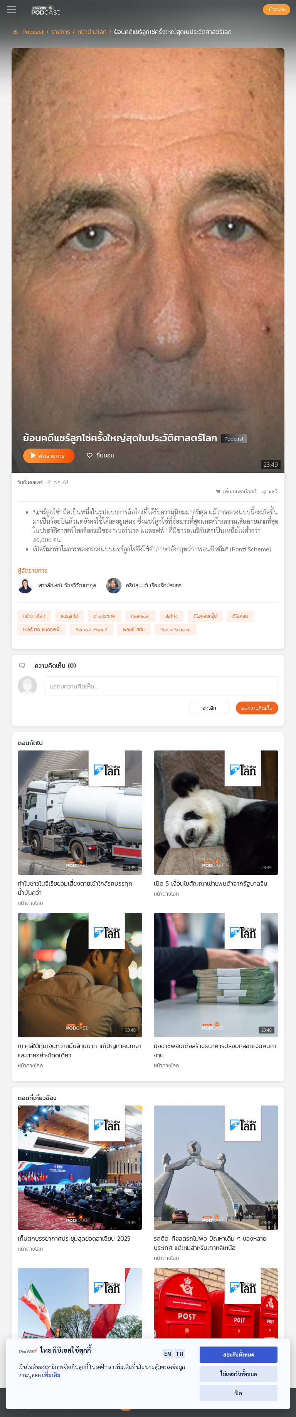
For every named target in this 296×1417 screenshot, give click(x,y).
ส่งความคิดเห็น (257, 708)
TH (179, 1353)
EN (167, 1353)
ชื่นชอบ (105, 455)
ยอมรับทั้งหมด (238, 1354)
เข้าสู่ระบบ (276, 9)
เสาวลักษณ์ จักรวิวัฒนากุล (66, 585)
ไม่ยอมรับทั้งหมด (238, 1373)
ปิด (238, 1393)
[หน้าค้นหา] (259, 9)
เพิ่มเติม (51, 1375)
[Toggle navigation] (11, 9)
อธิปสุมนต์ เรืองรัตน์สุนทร (154, 585)
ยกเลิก (209, 708)
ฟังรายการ (52, 455)
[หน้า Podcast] (61, 8)
